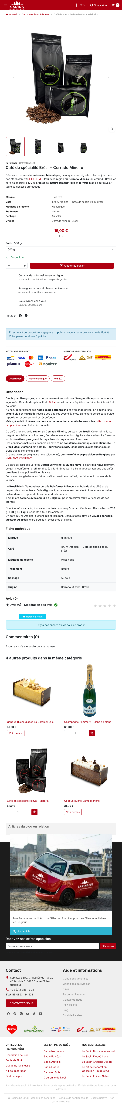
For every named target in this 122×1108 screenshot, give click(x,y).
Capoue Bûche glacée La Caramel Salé (30, 721)
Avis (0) (58, 378)
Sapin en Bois (52, 1072)
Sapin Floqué (51, 1067)
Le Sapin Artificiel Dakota (97, 1061)
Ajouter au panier (72, 265)
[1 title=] (95, 606)
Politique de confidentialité (73, 1097)
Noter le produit (33, 616)
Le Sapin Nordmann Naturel (98, 1051)
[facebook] (8, 1013)
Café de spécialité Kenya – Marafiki (28, 800)
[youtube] (27, 1013)
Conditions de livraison (76, 983)
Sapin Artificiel (52, 1061)
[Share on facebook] (20, 315)
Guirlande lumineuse (18, 1065)
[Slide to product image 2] (38, 146)
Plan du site (70, 1004)
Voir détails (15, 733)
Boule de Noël (14, 1060)
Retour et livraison (74, 994)
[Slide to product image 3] (61, 146)
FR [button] (80, 5)
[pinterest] (14, 1013)
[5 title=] (114, 606)
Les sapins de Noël (57, 1044)
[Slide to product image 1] (15, 146)
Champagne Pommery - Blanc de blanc (87, 721)
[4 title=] (110, 606)
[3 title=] (105, 606)
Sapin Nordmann (54, 1051)
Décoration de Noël (17, 1055)
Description (15, 378)
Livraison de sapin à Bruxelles (23, 1085)
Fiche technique (38, 378)
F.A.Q (66, 989)
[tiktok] (34, 1013)
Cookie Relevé (99, 1097)
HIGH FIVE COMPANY (19, 458)
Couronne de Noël (55, 1077)
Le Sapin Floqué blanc (95, 1056)
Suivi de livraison (73, 1015)
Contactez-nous (21, 1003)
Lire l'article (21, 931)
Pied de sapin (14, 1076)
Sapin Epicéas (52, 1056)
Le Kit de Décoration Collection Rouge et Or (95, 1068)
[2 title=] (100, 606)
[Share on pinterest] (26, 315)
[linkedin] (40, 1013)
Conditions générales (75, 978)
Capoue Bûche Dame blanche (82, 800)
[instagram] (21, 1013)
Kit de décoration (16, 1070)
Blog (65, 1010)
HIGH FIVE (35, 179)
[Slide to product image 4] (83, 146)
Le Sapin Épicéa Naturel (96, 1076)
